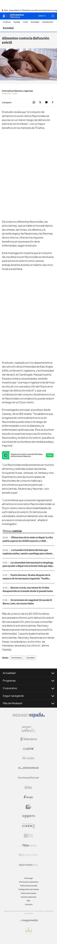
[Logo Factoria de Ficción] (28, 777)
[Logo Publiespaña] (28, 855)
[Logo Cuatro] (28, 748)
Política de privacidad (28, 886)
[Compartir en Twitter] (40, 102)
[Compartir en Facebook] (52, 102)
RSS (28, 901)
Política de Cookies (28, 893)
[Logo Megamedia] (30, 920)
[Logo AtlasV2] (28, 845)
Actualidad (9, 672)
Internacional (47, 22)
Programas (9, 680)
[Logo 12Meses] (28, 835)
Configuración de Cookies (28, 889)
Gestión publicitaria (28, 897)
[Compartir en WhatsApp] (34, 102)
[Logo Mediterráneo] (28, 865)
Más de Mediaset (12, 703)
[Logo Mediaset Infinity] (28, 729)
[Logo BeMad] (28, 806)
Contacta (28, 904)
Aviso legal (28, 878)
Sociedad (35, 22)
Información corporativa (28, 882)
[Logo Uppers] (28, 816)
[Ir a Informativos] (16, 15)
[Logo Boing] (28, 787)
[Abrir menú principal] (52, 16)
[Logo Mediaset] (28, 716)
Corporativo (10, 688)
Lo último (7, 22)
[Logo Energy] (28, 797)
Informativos (16, 658)
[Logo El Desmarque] (29, 768)
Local (25, 22)
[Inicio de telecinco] (4, 16)
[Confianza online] (28, 933)
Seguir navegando (13, 695)
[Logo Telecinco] (28, 739)
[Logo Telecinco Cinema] (28, 826)
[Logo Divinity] (28, 758)
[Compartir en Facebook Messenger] (46, 102)
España (17, 22)
